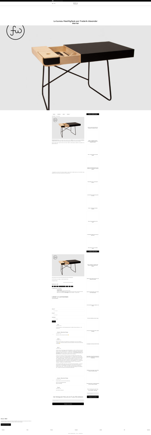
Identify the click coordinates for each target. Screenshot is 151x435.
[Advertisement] (75, 13)
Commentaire (55, 298)
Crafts (67, 366)
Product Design (75, 366)
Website (53, 317)
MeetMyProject (71, 277)
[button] (54, 3)
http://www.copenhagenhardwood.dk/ (61, 382)
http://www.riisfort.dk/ (59, 383)
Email (53, 313)
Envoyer (54, 321)
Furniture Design (70, 366)
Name (53, 309)
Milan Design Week (63, 277)
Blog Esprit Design (55, 280)
